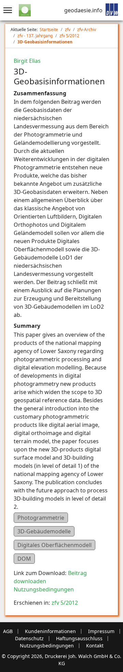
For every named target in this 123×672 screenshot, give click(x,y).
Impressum (101, 631)
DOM (24, 558)
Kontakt (95, 645)
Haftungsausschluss (79, 638)
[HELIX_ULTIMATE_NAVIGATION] (6, 10)
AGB (8, 631)
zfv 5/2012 (65, 602)
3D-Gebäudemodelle (44, 531)
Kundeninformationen (50, 631)
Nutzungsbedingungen (44, 589)
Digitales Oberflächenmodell (54, 545)
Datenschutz (29, 638)
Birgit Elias (27, 61)
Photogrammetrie (40, 517)
